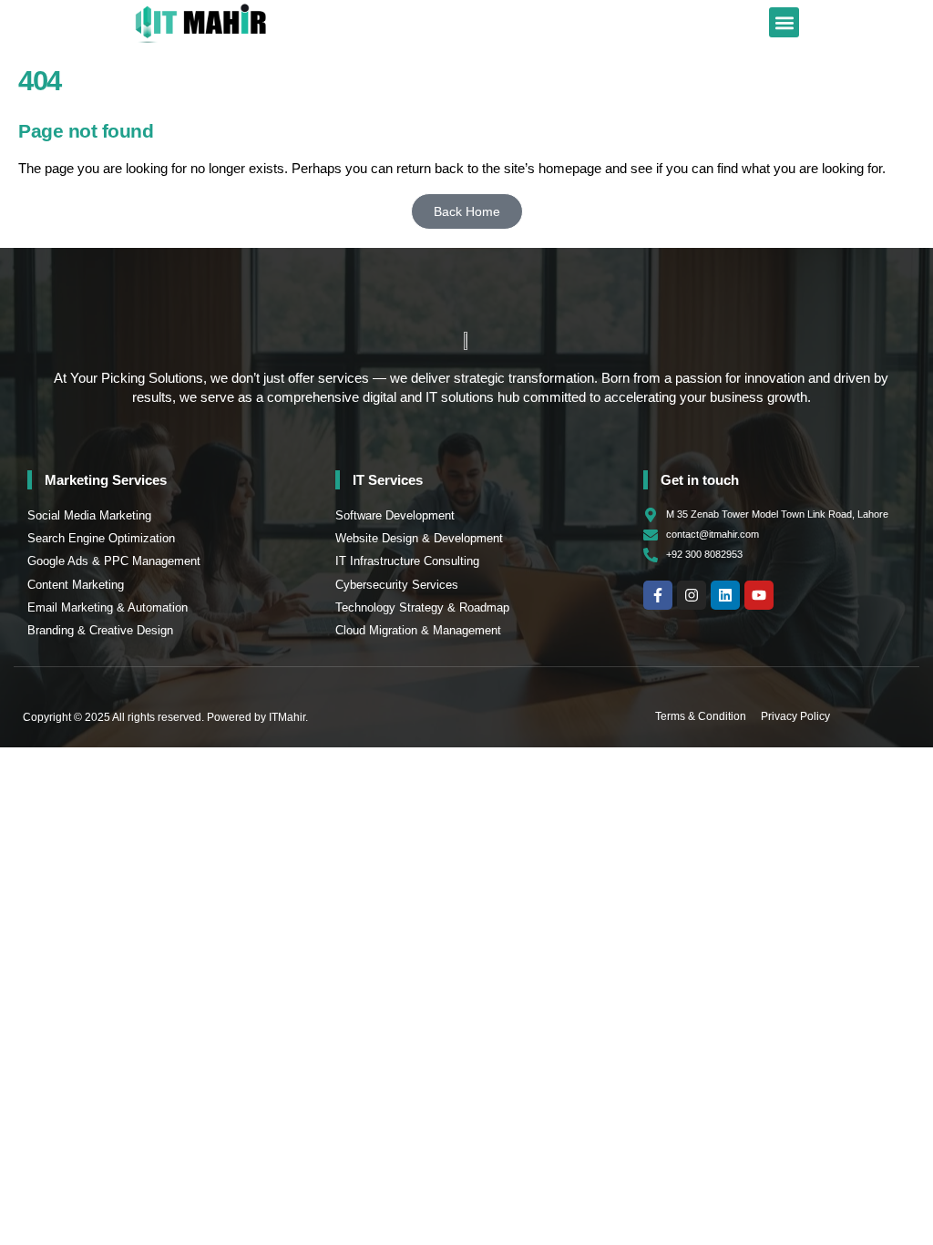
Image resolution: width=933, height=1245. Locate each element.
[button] (784, 22)
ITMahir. (288, 717)
